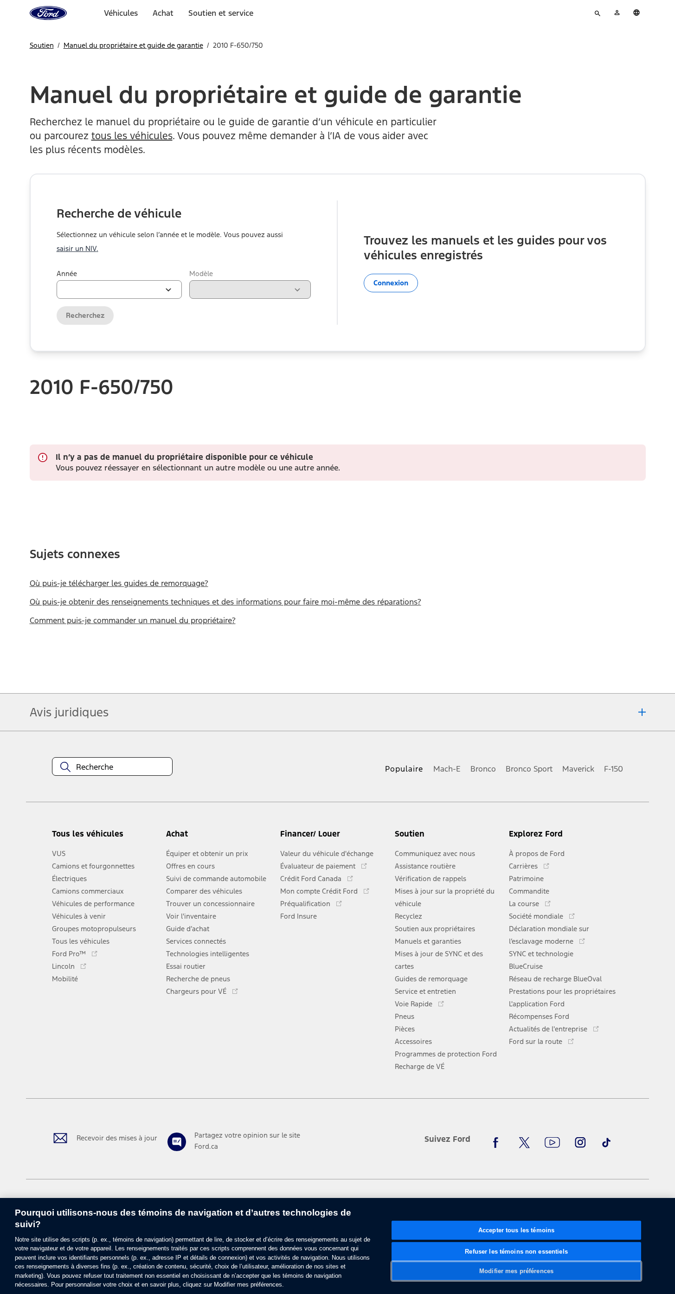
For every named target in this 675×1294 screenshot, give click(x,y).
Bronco (483, 769)
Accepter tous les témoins (516, 1230)
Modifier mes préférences (516, 1271)
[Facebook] (498, 1142)
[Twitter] (524, 1142)
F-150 (613, 769)
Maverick (578, 769)
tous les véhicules (132, 135)
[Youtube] (552, 1142)
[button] (219, 837)
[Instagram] (580, 1142)
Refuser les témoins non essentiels (516, 1251)
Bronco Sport (529, 769)
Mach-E (447, 769)
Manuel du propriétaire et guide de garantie (133, 45)
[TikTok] (606, 1142)
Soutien (42, 45)
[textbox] (112, 767)
